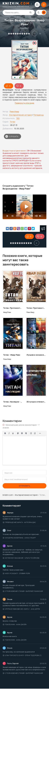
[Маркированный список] (31, 433)
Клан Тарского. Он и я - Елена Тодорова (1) (23, 655)
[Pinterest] (29, 228)
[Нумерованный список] (35, 433)
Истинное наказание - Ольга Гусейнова (22, 558)
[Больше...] (40, 433)
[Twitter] (33, 228)
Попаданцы (38, 115)
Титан (12, 121)
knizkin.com (8, 495)
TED (18, 118)
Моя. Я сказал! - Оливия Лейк (17, 573)
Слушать (13, 136)
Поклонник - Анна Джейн (16, 624)
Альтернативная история (20, 115)
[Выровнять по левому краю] (18, 433)
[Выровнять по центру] (22, 433)
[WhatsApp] (22, 228)
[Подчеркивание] (13, 433)
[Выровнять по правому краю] (26, 433)
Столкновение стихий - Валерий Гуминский (24, 591)
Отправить (24, 486)
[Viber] (18, 228)
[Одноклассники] (14, 228)
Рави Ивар (14, 111)
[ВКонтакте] (7, 228)
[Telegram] (25, 228)
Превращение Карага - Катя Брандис (20, 522)
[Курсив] (9, 433)
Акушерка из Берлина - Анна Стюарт (20, 538)
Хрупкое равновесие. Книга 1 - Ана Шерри (22, 609)
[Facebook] (11, 228)
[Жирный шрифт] (5, 433)
